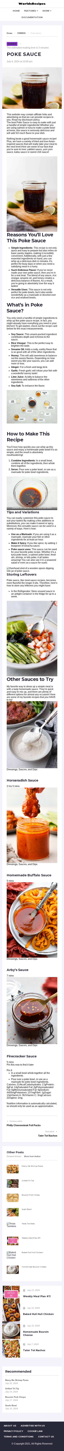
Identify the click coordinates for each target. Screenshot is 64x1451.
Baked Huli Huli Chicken (32, 1252)
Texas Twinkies (28, 1223)
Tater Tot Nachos (34, 1350)
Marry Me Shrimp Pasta (32, 1166)
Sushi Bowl (27, 1209)
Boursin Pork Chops (31, 1195)
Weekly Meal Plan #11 (31, 1238)
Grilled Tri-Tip (28, 1180)
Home (9, 33)
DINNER (21, 33)
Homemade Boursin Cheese (34, 1267)
